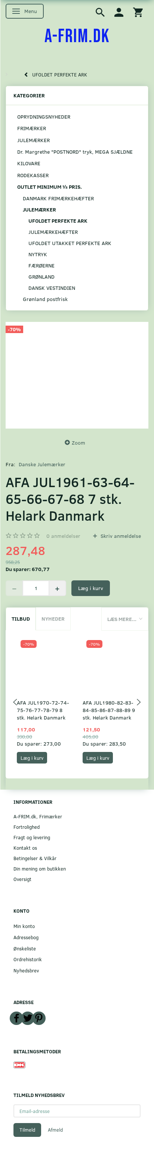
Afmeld (55, 1129)
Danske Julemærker (42, 464)
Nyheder (53, 618)
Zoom (78, 442)
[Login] (119, 11)
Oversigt (22, 879)
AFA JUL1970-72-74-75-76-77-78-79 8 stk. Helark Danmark (43, 710)
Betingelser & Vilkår (34, 858)
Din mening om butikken (39, 868)
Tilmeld (27, 1129)
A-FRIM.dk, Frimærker (37, 816)
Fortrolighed (26, 827)
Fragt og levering (31, 837)
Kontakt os (25, 847)
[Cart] (137, 11)
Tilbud (21, 618)
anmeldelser (63, 535)
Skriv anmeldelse (120, 535)
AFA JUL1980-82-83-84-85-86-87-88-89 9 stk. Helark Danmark (109, 710)
